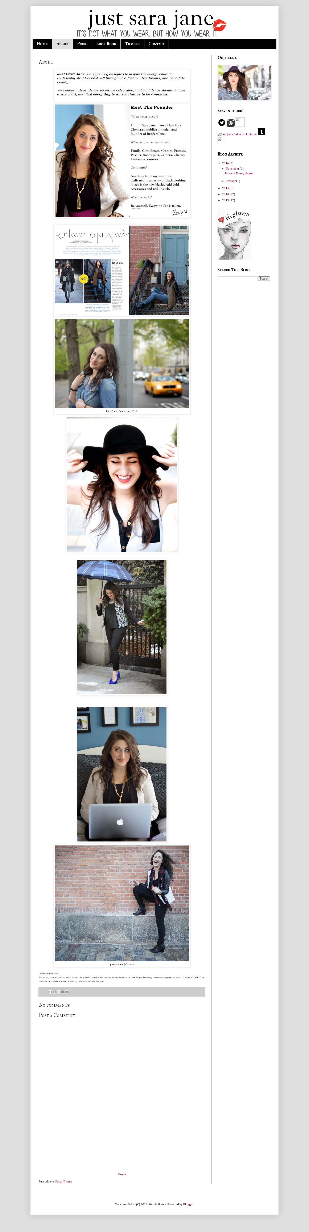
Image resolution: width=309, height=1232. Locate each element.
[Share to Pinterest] (66, 992)
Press (82, 43)
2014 (226, 194)
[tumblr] (261, 134)
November (233, 168)
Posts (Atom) (63, 1181)
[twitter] (222, 125)
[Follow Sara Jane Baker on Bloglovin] (234, 258)
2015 (226, 188)
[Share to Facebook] (62, 992)
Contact (156, 43)
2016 (226, 163)
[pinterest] (237, 134)
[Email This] (50, 992)
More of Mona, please (239, 173)
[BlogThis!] (54, 992)
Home (42, 43)
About (62, 43)
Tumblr (132, 43)
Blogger (188, 1204)
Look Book (106, 43)
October (231, 181)
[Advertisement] (121, 1140)
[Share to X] (58, 992)
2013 (226, 200)
